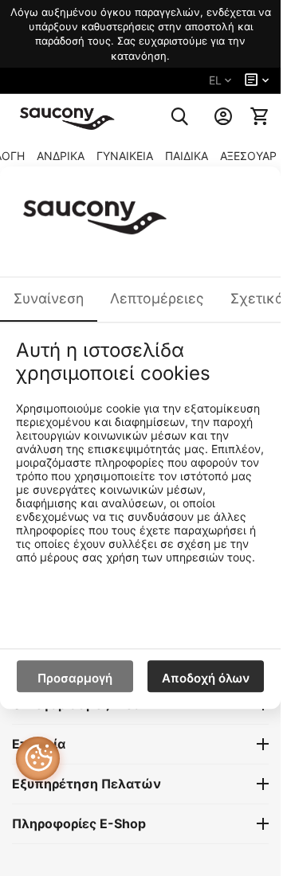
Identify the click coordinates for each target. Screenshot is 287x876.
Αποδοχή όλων (206, 678)
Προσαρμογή (74, 678)
